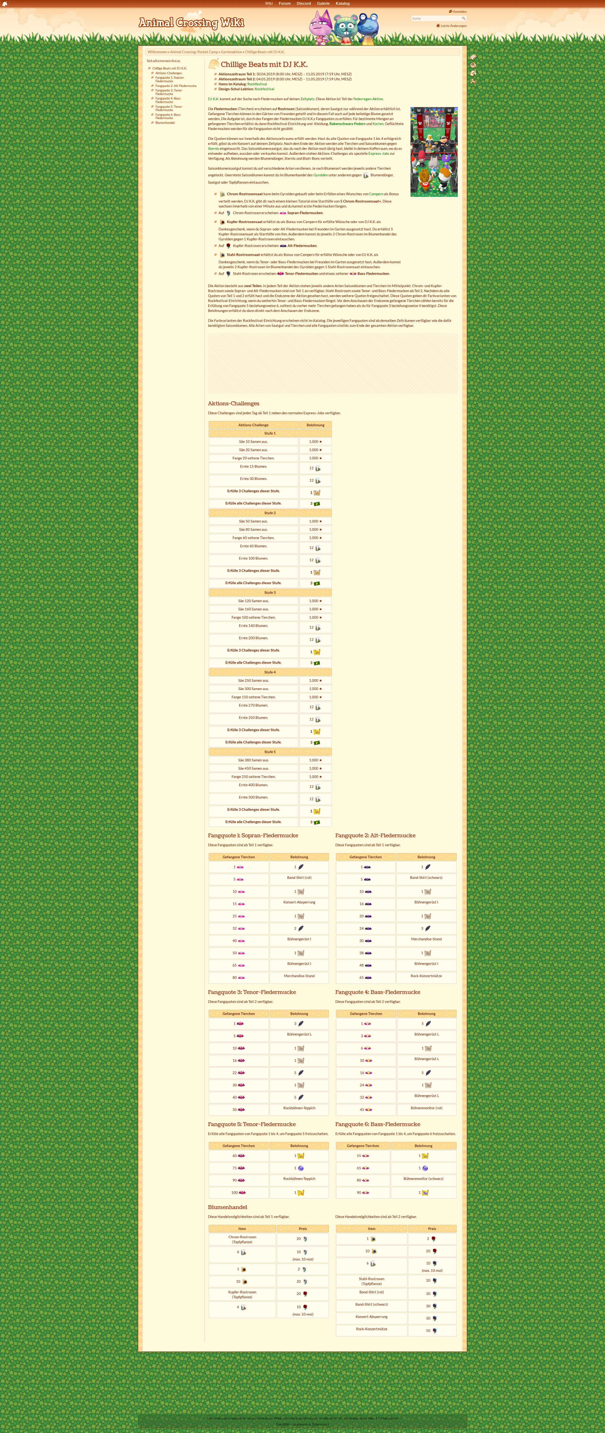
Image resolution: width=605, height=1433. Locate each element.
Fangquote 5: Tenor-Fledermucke (169, 108)
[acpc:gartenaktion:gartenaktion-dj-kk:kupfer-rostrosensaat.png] (222, 222)
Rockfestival (257, 84)
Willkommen (157, 52)
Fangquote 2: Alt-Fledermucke (176, 86)
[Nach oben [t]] (473, 81)
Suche (464, 18)
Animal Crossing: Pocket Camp (194, 52)
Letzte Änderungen (454, 26)
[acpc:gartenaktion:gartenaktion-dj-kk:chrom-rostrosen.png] (228, 213)
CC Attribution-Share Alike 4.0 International (368, 1418)
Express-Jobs (378, 153)
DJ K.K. (213, 99)
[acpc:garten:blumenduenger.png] (366, 175)
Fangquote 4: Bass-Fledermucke (169, 100)
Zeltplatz (307, 99)
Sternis (213, 148)
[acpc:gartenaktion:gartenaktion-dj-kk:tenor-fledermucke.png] (280, 273)
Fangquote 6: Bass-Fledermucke (169, 116)
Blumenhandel (165, 123)
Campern (376, 194)
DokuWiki (283, 1424)
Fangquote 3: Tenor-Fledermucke (169, 92)
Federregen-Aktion (368, 99)
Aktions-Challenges (169, 73)
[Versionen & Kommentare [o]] (473, 65)
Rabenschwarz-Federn (347, 123)
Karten (378, 123)
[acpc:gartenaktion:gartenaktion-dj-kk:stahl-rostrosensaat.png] (222, 254)
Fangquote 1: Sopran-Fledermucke (170, 79)
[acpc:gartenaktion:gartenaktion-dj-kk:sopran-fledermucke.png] (283, 213)
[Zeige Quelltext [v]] (473, 57)
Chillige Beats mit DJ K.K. (265, 52)
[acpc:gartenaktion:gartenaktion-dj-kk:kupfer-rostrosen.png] (228, 245)
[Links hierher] (473, 73)
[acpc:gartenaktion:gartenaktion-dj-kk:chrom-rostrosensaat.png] (222, 194)
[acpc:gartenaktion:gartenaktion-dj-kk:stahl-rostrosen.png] (228, 273)
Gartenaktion (231, 52)
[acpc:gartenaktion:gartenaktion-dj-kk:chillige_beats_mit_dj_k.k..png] (434, 152)
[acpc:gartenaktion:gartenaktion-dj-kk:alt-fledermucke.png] (283, 245)
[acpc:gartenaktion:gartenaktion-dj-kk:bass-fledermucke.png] (353, 273)
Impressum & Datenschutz (311, 1424)
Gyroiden (320, 175)
